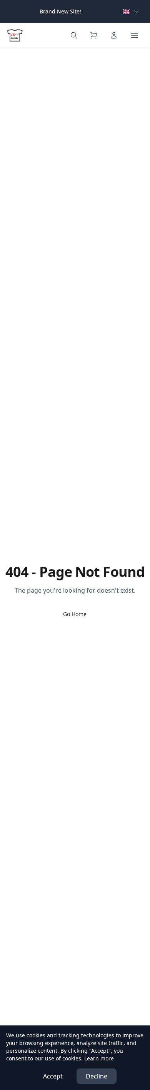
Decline (96, 1076)
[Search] (73, 35)
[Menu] (134, 35)
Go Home (75, 614)
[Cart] (93, 35)
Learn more (99, 1058)
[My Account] (113, 35)
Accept (53, 1076)
